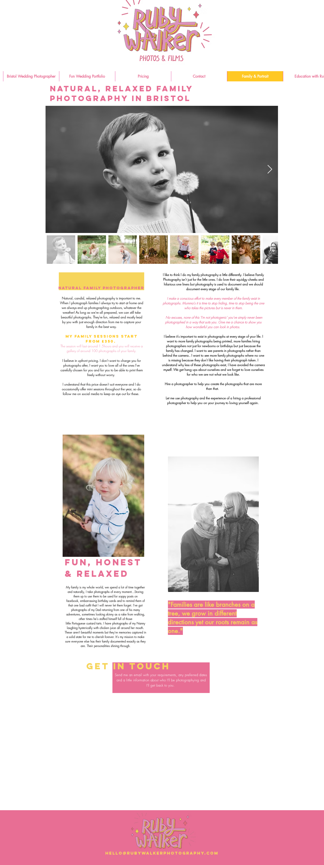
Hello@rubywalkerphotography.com (161, 853)
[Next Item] (270, 169)
